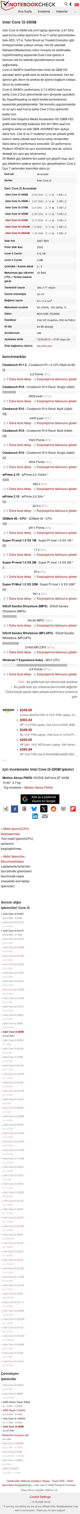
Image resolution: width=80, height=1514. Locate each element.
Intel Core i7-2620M (12, 1443)
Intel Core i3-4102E (13, 1353)
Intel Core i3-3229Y (13, 1217)
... (75, 11)
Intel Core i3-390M (13, 1031)
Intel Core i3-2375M (13, 1226)
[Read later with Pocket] (63, 808)
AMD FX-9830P (10, 1468)
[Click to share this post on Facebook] (14, 809)
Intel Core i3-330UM (17, 226)
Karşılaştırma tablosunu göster (55, 379)
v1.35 (4, 760)
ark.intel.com (44, 346)
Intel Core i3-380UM (17, 233)
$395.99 (26, 749)
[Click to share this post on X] (43, 808)
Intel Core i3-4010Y (13, 1327)
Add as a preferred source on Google (43, 799)
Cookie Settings (40, 1497)
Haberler (62, 11)
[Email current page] (44, 816)
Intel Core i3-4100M (13, 1133)
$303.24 (26, 719)
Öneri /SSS (58, 1481)
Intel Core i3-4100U (13, 1361)
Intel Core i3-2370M (13, 956)
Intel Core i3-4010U (13, 1200)
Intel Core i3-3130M (13, 1276)
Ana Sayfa (25, 11)
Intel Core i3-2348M (13, 1310)
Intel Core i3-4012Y (13, 1243)
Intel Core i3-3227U (13, 1251)
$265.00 (26, 739)
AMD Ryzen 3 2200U (14, 1410)
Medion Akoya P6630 (38, 787)
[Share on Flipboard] (72, 808)
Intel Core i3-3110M (13, 1150)
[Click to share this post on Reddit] (53, 808)
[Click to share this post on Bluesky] (34, 809)
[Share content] (5, 809)
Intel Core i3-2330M (13, 964)
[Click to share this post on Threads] (24, 809)
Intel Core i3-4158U (13, 1175)
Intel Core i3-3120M (13, 989)
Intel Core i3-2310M (13, 998)
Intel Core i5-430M (12, 1451)
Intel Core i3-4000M (13, 1141)
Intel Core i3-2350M (13, 1192)
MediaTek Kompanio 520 (15, 1435)
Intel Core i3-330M (16, 220)
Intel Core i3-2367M (13, 1074)
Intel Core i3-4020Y (13, 1259)
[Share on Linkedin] (35, 816)
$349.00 (26, 709)
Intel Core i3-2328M (13, 947)
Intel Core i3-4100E (13, 1082)
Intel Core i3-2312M (13, 1268)
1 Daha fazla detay (17, 379)
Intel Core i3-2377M (13, 1091)
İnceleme (44, 11)
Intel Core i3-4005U (13, 1183)
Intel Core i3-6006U (13, 1107)
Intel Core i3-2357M (13, 1285)
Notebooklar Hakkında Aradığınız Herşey (28, 1481)
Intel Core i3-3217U (13, 1302)
